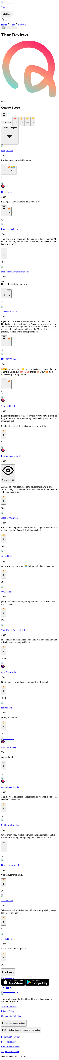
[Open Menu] (12, 14)
